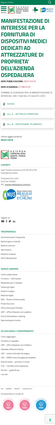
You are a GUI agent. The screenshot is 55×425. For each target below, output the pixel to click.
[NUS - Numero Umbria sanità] (46, 10)
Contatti (9, 388)
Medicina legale (7, 295)
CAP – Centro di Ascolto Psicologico (15, 353)
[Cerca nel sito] (49, 2)
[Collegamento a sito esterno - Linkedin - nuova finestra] (15, 221)
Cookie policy (27, 388)
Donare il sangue (7, 291)
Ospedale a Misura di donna (12, 349)
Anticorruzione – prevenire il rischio (15, 361)
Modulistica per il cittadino (11, 282)
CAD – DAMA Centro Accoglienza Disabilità (18, 357)
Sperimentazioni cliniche (10, 320)
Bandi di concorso (8, 245)
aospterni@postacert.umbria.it (17, 184)
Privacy (17, 388)
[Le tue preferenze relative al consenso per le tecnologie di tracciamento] (50, 420)
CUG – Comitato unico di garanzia (14, 365)
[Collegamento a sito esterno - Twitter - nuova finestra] (11, 221)
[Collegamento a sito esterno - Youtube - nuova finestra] (3, 221)
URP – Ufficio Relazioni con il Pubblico (16, 345)
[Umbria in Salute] (36, 10)
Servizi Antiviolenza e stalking (13, 316)
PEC (2, 388)
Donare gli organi (8, 287)
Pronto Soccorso (7, 303)
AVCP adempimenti (9, 258)
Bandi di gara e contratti (10, 241)
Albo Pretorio (6, 249)
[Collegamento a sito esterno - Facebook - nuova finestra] (7, 221)
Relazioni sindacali (8, 254)
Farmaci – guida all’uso (10, 370)
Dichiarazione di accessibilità (12, 394)
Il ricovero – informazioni (11, 278)
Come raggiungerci (8, 336)
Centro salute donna (9, 274)
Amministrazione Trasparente (13, 237)
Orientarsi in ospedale (10, 340)
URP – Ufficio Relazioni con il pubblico (16, 312)
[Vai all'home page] (18, 9)
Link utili (4, 374)
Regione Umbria (7, 2)
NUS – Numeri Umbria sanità (13, 299)
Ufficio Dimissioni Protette (12, 307)
